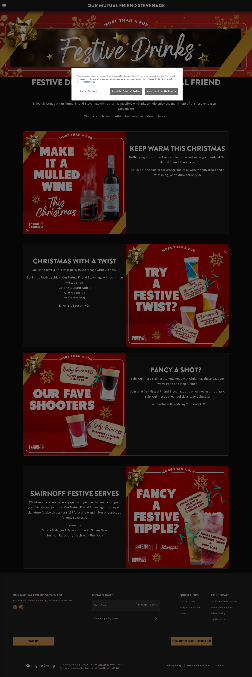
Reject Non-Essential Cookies (126, 91)
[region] (127, 84)
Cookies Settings (88, 91)
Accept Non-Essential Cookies (161, 91)
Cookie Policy (88, 82)
